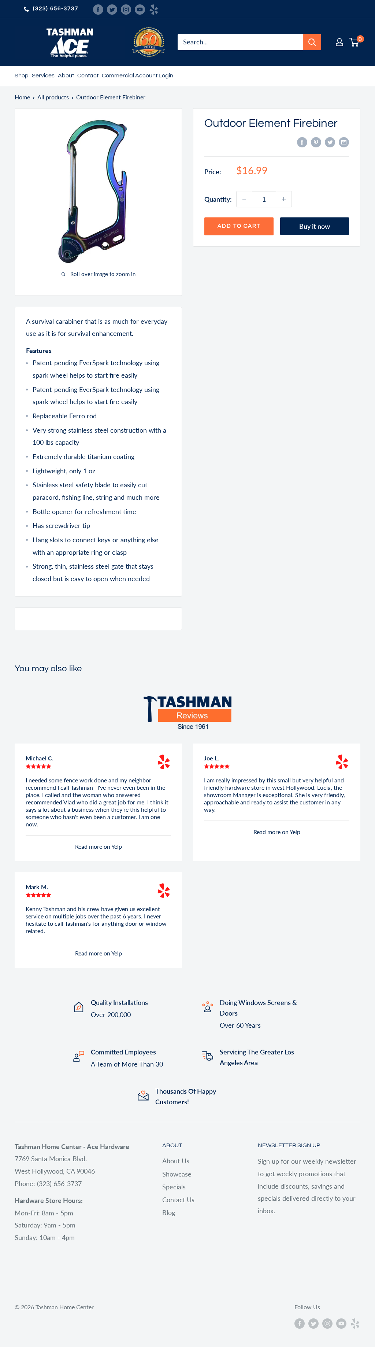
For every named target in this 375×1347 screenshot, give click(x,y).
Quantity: (218, 199)
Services (43, 75)
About (66, 75)
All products (53, 96)
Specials (174, 1187)
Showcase (177, 1174)
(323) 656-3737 (55, 8)
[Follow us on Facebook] (98, 9)
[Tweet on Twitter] (330, 142)
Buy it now (314, 226)
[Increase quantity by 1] (284, 199)
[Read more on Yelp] (163, 762)
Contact (88, 75)
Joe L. (211, 758)
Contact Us (178, 1200)
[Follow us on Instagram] (126, 9)
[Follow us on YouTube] (140, 9)
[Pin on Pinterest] (316, 142)
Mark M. (37, 886)
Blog (168, 1212)
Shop (22, 75)
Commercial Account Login (137, 75)
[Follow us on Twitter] (112, 9)
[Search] (312, 42)
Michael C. (39, 758)
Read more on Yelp (98, 846)
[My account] (339, 42)
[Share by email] (344, 142)
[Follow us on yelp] (154, 9)
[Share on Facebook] (302, 142)
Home (22, 96)
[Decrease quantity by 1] (244, 199)
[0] (354, 42)
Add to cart (239, 226)
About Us (175, 1161)
